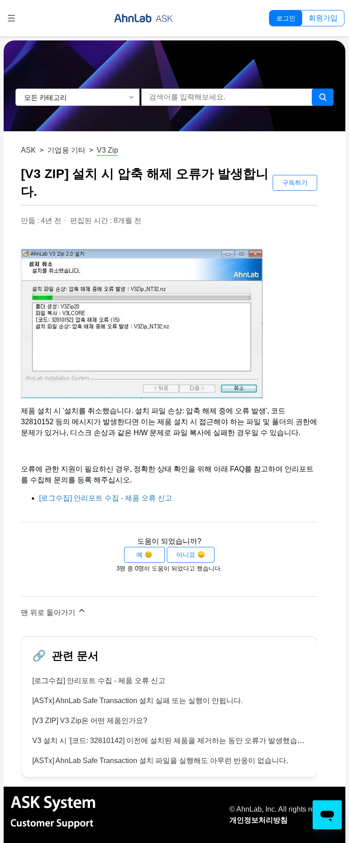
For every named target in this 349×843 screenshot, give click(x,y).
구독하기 (295, 182)
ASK (28, 150)
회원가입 (323, 18)
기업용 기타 (66, 150)
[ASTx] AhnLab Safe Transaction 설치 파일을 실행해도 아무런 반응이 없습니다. (160, 760)
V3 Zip (107, 150)
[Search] (323, 97)
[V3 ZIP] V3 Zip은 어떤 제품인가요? (89, 720)
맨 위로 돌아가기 (49, 612)
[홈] (143, 18)
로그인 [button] (285, 18)
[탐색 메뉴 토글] (11, 18)
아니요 (185, 554)
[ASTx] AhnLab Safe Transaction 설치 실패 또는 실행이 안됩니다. (137, 700)
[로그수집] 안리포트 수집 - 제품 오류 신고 (105, 498)
